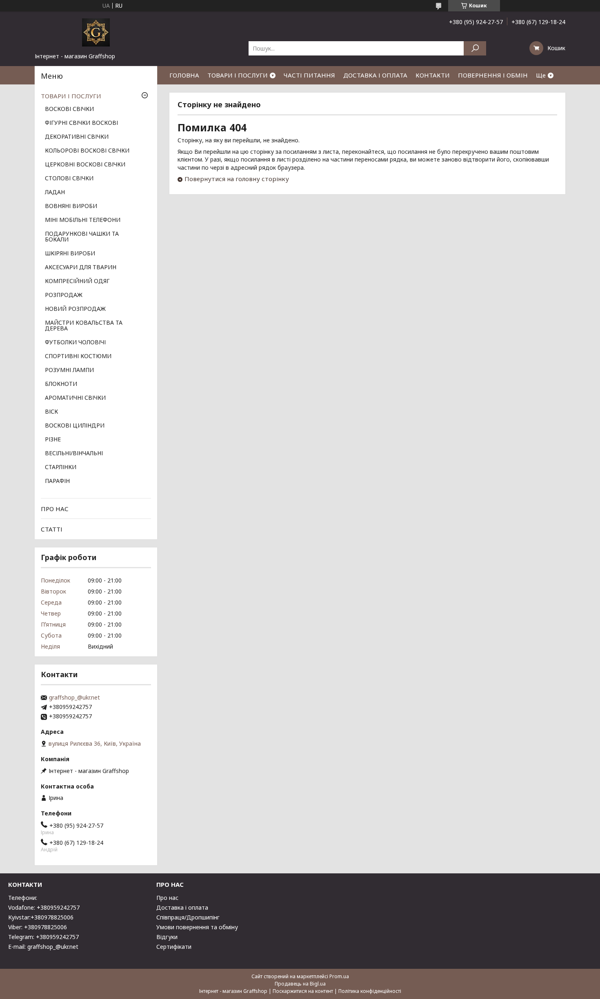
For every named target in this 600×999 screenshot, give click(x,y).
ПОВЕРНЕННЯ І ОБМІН (493, 75)
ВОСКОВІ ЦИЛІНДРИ (74, 426)
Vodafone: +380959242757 (44, 907)
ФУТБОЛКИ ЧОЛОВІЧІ (75, 342)
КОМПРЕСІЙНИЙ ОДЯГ (77, 281)
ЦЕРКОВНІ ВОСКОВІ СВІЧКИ (85, 165)
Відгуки (167, 937)
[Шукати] (475, 48)
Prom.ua (339, 976)
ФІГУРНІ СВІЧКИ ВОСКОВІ (81, 123)
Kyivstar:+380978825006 (40, 917)
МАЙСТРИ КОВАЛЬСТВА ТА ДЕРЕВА (83, 326)
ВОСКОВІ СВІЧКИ (69, 109)
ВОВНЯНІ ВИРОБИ (71, 206)
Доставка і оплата (182, 907)
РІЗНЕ (53, 439)
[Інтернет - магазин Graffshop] (96, 32)
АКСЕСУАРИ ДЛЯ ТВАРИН (80, 267)
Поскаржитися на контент (303, 991)
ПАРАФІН (57, 481)
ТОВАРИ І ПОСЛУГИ (237, 75)
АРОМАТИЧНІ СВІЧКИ (75, 398)
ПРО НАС (55, 509)
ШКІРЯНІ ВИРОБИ (70, 253)
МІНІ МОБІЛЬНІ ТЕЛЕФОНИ (82, 220)
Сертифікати (173, 946)
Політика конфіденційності (369, 991)
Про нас (167, 898)
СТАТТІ (51, 529)
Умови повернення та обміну (197, 927)
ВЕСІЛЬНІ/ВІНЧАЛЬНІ (74, 453)
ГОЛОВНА (184, 75)
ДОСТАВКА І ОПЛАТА (375, 75)
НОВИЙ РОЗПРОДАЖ (75, 309)
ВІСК (51, 412)
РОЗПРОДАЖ (63, 295)
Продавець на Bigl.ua (300, 983)
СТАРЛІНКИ (60, 467)
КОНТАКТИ (433, 75)
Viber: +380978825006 (37, 927)
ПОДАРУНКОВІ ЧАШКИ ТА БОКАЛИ (82, 237)
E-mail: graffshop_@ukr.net (43, 946)
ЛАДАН (55, 192)
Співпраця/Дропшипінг (188, 917)
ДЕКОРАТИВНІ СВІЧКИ (77, 137)
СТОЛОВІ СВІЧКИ (69, 178)
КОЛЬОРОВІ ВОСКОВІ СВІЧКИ (87, 151)
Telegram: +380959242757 (43, 937)
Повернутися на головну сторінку (236, 179)
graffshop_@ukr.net (74, 697)
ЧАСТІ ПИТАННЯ (309, 75)
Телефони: (22, 898)
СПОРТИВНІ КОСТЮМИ (78, 356)
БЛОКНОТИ (61, 384)
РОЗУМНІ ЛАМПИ (69, 370)
